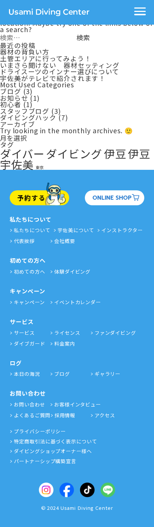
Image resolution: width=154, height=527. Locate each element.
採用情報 (65, 415)
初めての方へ (29, 271)
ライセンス (67, 332)
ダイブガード (29, 343)
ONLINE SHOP (112, 197)
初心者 (10, 104)
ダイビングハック (28, 117)
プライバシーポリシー (40, 431)
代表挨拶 (24, 240)
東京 (40, 167)
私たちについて (32, 230)
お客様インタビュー (77, 404)
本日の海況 (144, 157)
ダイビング (74, 153)
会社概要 (64, 240)
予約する (31, 197)
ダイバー (22, 153)
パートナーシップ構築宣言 (45, 461)
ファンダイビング (115, 332)
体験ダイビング (72, 271)
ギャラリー (107, 373)
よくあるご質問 (32, 415)
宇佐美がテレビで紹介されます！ (53, 78)
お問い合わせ (29, 404)
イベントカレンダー (77, 302)
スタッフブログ (24, 111)
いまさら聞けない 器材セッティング (60, 65)
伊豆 (115, 153)
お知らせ (14, 98)
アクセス (105, 415)
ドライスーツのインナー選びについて (59, 71)
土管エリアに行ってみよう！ (45, 58)
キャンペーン (29, 302)
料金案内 (64, 343)
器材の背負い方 (24, 51)
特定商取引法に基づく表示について (55, 441)
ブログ (10, 91)
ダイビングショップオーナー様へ (53, 451)
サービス (24, 332)
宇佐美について (76, 230)
